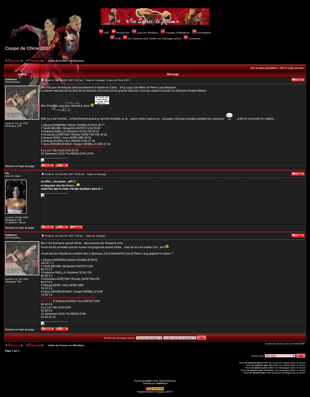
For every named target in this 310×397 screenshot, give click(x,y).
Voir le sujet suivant (291, 68)
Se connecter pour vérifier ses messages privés (154, 38)
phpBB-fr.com (161, 383)
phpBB (148, 381)
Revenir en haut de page (19, 166)
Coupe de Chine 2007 (28, 48)
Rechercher (123, 32)
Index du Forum (57, 60)
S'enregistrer (204, 32)
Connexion (194, 38)
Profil (118, 38)
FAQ (106, 32)
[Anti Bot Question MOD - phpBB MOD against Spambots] (155, 389)
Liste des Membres (147, 32)
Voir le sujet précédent (263, 68)
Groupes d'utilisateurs (178, 32)
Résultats (78, 60)
